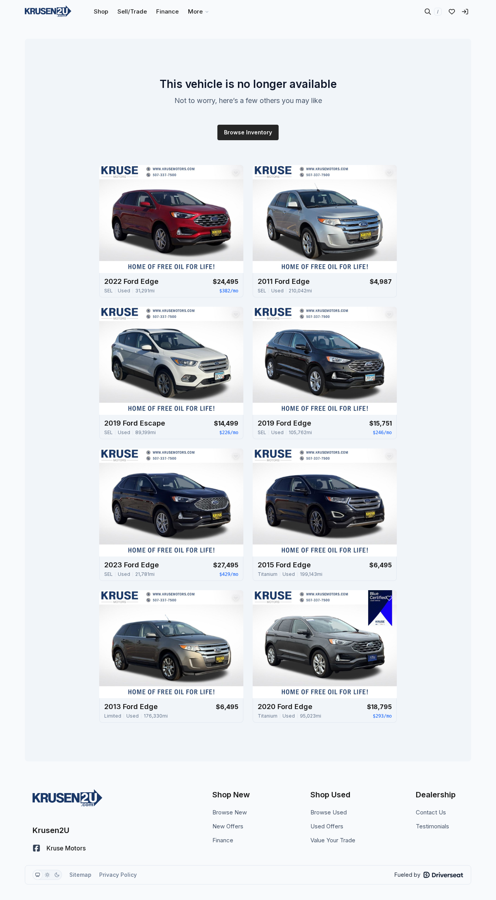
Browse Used (328, 812)
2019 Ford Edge (284, 423)
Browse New (229, 812)
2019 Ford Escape (134, 423)
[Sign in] (465, 11)
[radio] (37, 874)
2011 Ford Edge (284, 281)
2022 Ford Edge (131, 281)
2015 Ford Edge (284, 565)
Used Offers (326, 826)
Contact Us (431, 812)
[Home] (48, 11)
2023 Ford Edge (131, 565)
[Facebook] (36, 848)
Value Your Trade (332, 840)
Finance (222, 840)
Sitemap (80, 874)
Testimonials (432, 826)
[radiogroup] (47, 874)
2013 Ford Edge (131, 706)
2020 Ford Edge (285, 706)
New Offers (227, 826)
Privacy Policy (118, 874)
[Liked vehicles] (452, 11)
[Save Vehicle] (235, 173)
